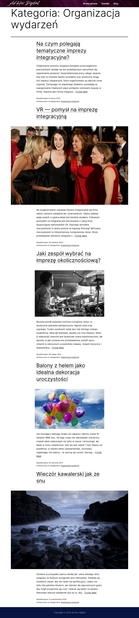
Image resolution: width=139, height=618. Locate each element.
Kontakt (105, 3)
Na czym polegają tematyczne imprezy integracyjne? (61, 50)
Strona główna (90, 3)
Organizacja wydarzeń (70, 101)
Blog (116, 3)
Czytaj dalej (81, 91)
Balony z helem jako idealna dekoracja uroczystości (60, 372)
